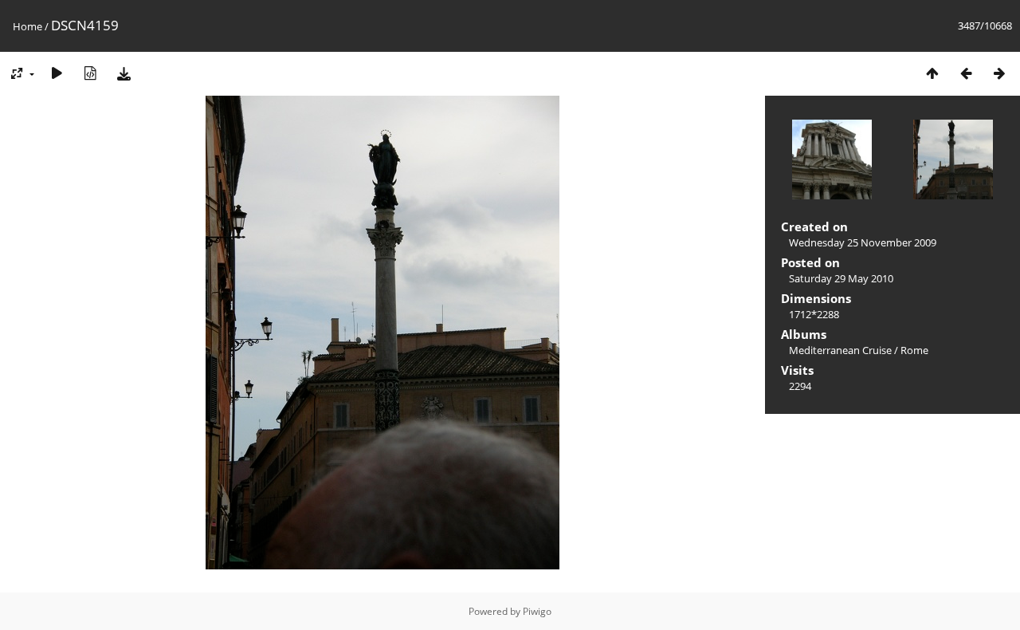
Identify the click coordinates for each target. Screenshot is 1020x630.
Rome (914, 350)
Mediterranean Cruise (840, 350)
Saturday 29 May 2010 (841, 278)
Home (27, 26)
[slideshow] (56, 73)
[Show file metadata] (90, 73)
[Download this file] (123, 73)
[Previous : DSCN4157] (966, 73)
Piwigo (537, 611)
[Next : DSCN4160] (999, 73)
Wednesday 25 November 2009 (862, 242)
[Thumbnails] (932, 73)
